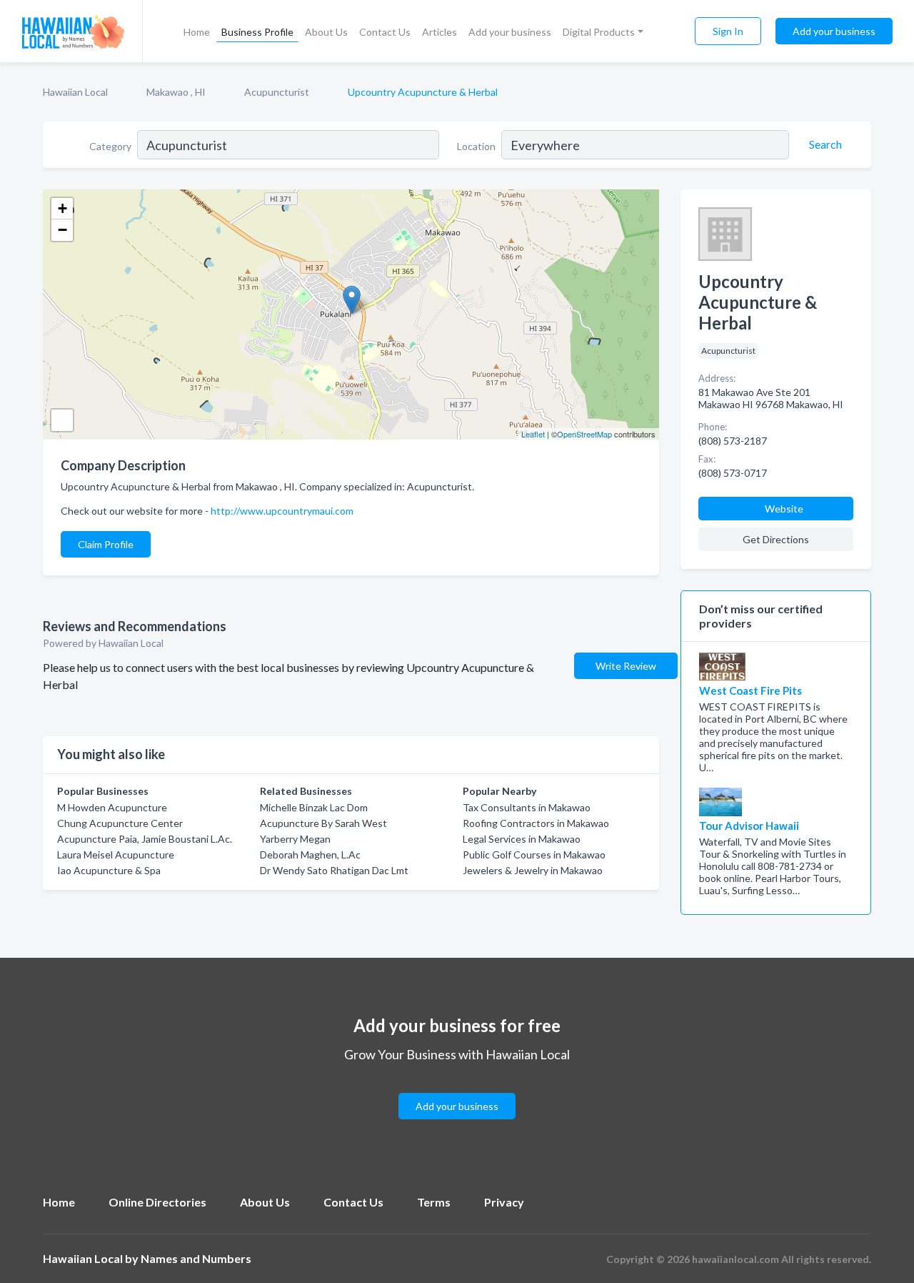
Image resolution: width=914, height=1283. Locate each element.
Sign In (728, 31)
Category (110, 146)
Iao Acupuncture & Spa (109, 870)
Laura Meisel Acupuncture (115, 854)
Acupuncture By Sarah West (323, 823)
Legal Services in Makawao (522, 839)
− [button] (62, 230)
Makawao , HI (176, 92)
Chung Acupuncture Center (120, 823)
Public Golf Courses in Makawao (534, 854)
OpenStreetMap (584, 434)
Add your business (509, 32)
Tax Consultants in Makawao (527, 807)
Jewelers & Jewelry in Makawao (533, 870)
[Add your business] (457, 1089)
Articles (439, 32)
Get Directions (776, 539)
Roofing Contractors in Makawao (536, 823)
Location (476, 146)
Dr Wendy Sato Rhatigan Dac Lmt (334, 870)
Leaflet (533, 434)
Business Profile (257, 32)
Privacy (504, 1202)
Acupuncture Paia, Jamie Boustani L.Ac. (144, 839)
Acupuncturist (276, 92)
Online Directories (157, 1202)
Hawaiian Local (75, 92)
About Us (326, 32)
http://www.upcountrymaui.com (282, 511)
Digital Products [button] (599, 32)
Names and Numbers (196, 1258)
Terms (434, 1202)
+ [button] (62, 208)
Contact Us (385, 32)
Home (197, 32)
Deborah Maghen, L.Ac (310, 854)
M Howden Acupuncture (112, 807)
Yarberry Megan (295, 839)
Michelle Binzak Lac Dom (314, 807)
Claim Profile (106, 544)
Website (784, 508)
